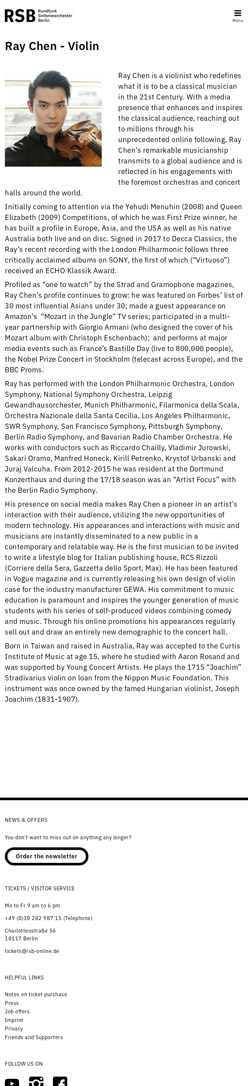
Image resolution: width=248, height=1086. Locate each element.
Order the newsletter (47, 856)
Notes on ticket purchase (36, 994)
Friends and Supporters (34, 1036)
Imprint (14, 1019)
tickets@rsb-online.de (32, 950)
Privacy (14, 1028)
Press (12, 1002)
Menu (237, 20)
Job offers (17, 1011)
